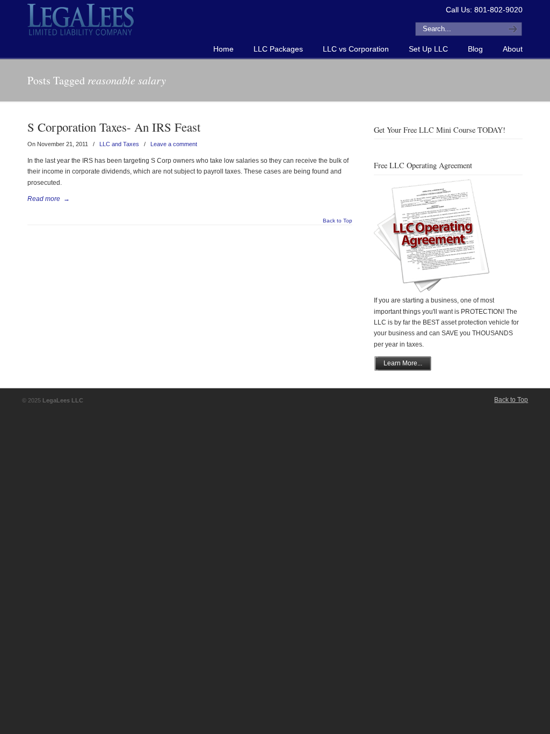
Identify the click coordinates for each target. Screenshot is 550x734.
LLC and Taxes (119, 144)
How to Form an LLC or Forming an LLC (81, 19)
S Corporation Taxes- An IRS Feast (113, 127)
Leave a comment (173, 144)
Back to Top (337, 221)
